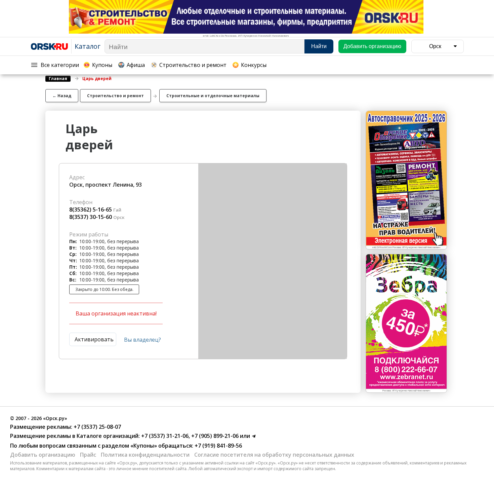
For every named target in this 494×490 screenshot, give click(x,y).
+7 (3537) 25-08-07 (96, 426)
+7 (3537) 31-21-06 (164, 436)
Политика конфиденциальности (145, 454)
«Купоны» (143, 445)
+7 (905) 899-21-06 (214, 436)
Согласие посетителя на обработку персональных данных (274, 454)
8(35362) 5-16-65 (90, 209)
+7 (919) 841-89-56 (217, 445)
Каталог (87, 46)
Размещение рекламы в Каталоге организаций (74, 436)
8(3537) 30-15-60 (90, 217)
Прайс (88, 454)
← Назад (61, 96)
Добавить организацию (42, 454)
